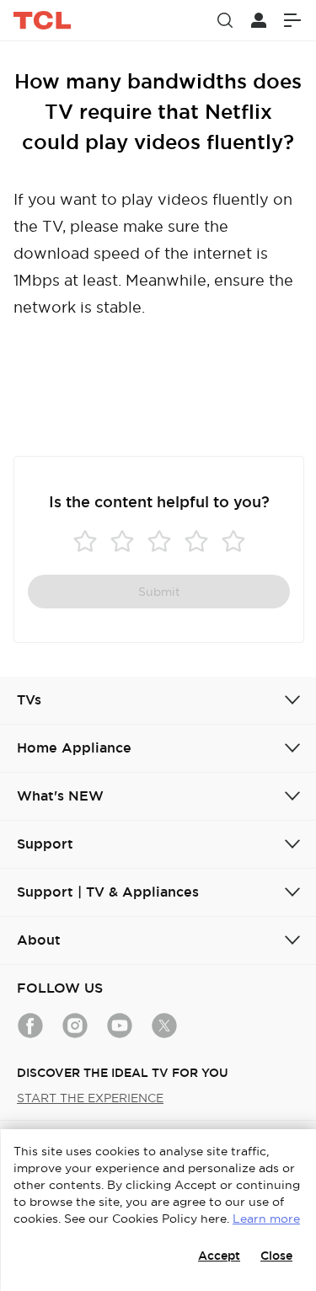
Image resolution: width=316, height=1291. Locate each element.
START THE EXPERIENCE (90, 1098)
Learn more (266, 1218)
